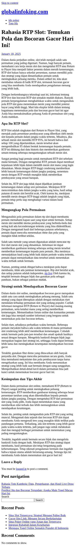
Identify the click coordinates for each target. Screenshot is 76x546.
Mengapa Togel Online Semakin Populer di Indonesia (38, 528)
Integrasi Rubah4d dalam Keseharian (29, 524)
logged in (21, 468)
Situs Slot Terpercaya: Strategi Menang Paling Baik (37, 515)
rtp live (48, 273)
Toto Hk (13, 23)
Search (5, 496)
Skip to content (9, 2)
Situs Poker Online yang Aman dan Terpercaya (34, 521)
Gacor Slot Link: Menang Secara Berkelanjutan (35, 518)
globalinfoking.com (24, 11)
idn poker (13, 20)
